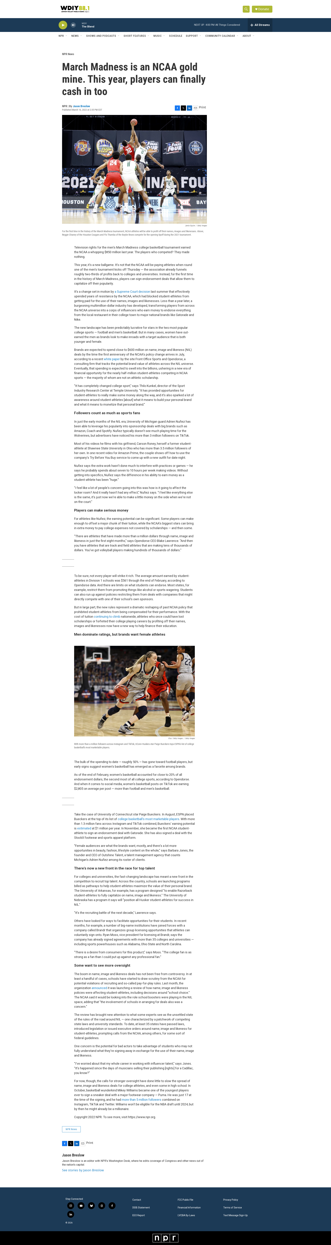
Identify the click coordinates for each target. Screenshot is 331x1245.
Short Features (135, 36)
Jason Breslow (81, 106)
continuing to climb (107, 616)
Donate (263, 9)
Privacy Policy (230, 1200)
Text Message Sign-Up (235, 1215)
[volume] (73, 25)
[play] (63, 25)
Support (192, 36)
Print (202, 107)
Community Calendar (220, 36)
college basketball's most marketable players (148, 819)
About (247, 36)
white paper (112, 359)
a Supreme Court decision (132, 291)
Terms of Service (232, 1207)
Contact (136, 1200)
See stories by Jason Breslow (83, 1170)
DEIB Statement (141, 1207)
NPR (61, 36)
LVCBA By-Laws (186, 1215)
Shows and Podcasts (101, 36)
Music (157, 36)
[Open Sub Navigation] (66, 36)
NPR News (68, 54)
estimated (84, 828)
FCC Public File (185, 1200)
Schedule (175, 36)
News (75, 36)
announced (99, 988)
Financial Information (189, 1207)
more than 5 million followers (141, 1099)
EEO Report (138, 1215)
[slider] (78, 25)
